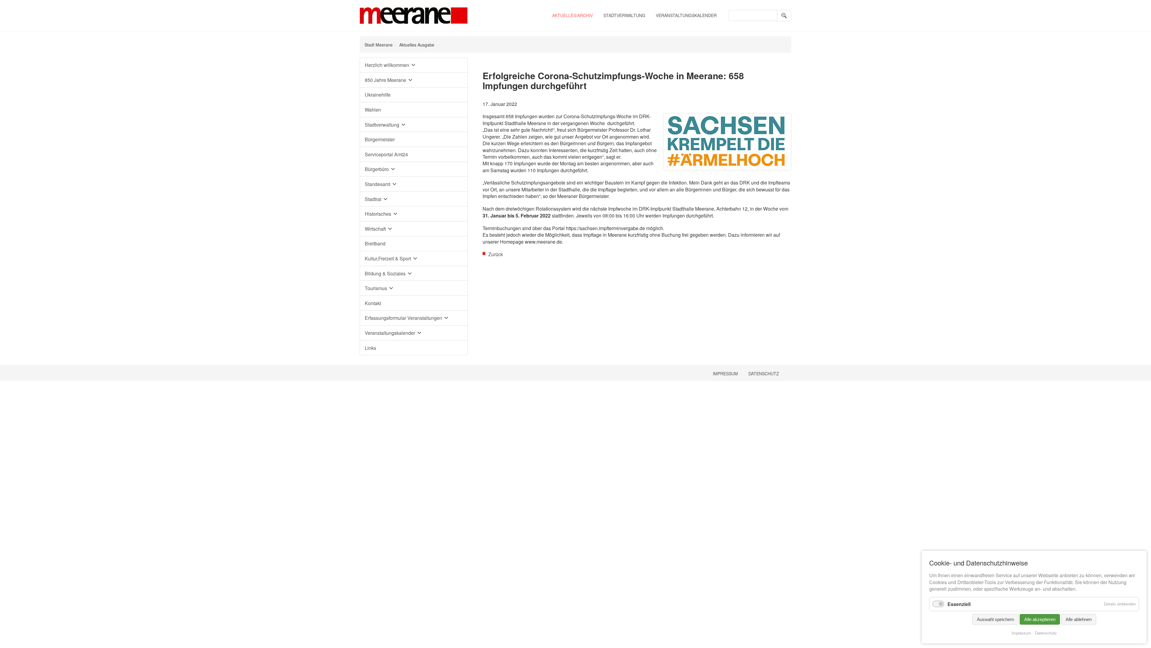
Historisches (378, 213)
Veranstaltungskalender (686, 15)
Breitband (375, 243)
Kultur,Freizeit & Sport (388, 258)
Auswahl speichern (995, 619)
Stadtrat (373, 199)
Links (370, 347)
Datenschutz (763, 373)
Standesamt (377, 184)
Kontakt (373, 303)
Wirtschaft (375, 228)
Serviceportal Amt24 (386, 154)
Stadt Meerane (378, 45)
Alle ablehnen (1079, 619)
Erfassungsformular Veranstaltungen (403, 317)
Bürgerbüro (377, 169)
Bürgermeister (380, 139)
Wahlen (373, 109)
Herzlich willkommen (387, 65)
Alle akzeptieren (1039, 619)
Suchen (784, 15)
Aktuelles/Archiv (572, 15)
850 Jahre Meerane (385, 79)
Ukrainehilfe (378, 94)
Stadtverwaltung (624, 15)
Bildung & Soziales (385, 273)
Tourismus (376, 288)
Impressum (725, 373)
